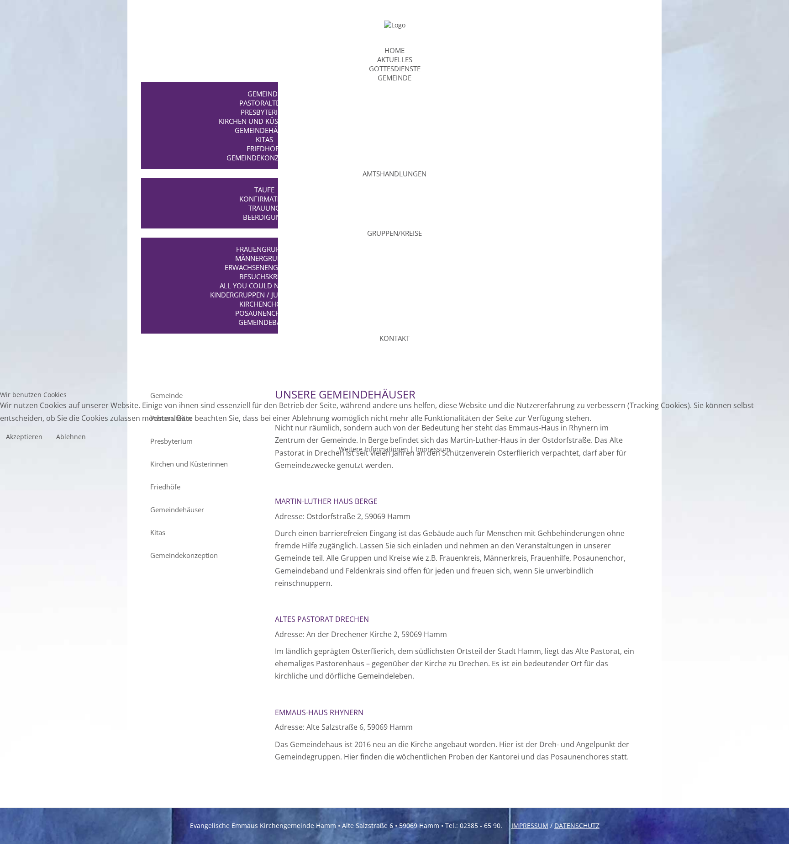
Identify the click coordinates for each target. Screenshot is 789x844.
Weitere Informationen (373, 449)
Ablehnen (71, 436)
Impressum (433, 449)
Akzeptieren (24, 436)
